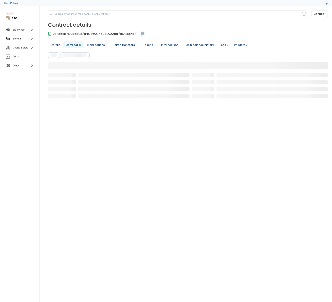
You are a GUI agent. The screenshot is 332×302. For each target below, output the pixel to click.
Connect (319, 14)
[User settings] (326, 3)
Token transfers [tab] (125, 45)
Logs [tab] (223, 45)
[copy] (137, 34)
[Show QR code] (143, 34)
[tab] (73, 44)
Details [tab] (55, 45)
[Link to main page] (11, 18)
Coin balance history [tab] (200, 45)
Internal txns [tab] (170, 45)
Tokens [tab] (149, 45)
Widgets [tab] (241, 45)
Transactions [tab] (97, 45)
